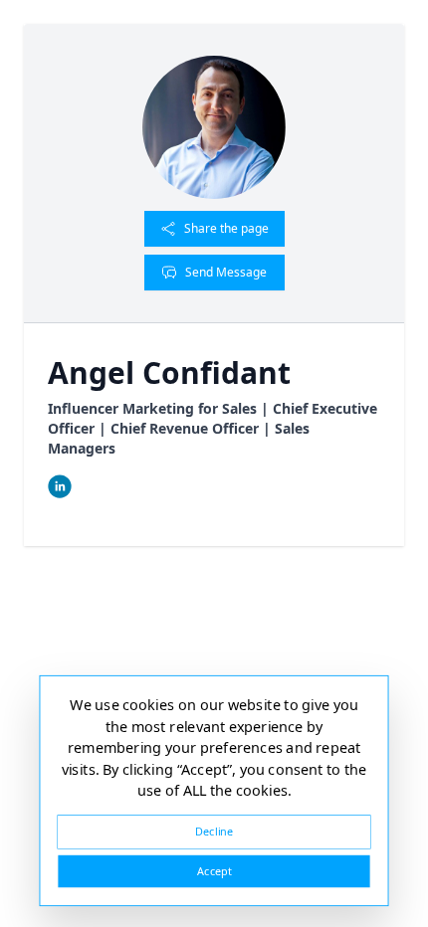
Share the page (226, 228)
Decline (214, 831)
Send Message (226, 272)
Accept (214, 870)
